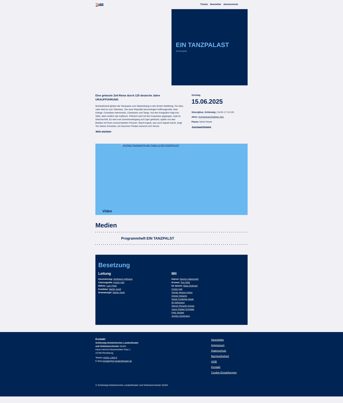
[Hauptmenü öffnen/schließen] (245, 4)
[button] (184, 179)
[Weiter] (240, 80)
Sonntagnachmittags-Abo (211, 117)
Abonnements (230, 4)
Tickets (204, 4)
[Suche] (241, 4)
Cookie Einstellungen (224, 372)
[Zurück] (179, 80)
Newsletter (215, 4)
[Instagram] (212, 385)
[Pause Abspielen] (210, 80)
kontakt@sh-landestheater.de (117, 361)
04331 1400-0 (110, 357)
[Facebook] (216, 385)
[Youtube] (219, 385)
